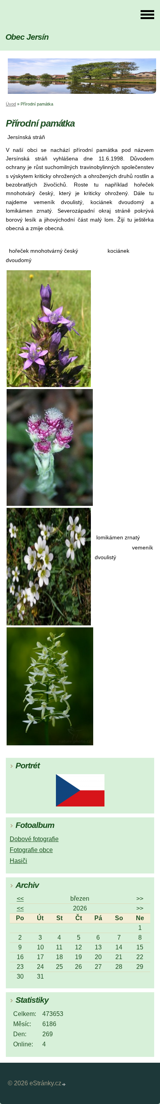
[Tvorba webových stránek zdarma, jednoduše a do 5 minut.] (64, 1084)
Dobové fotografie (34, 839)
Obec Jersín (27, 36)
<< (20, 898)
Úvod (11, 104)
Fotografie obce (31, 850)
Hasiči (18, 860)
